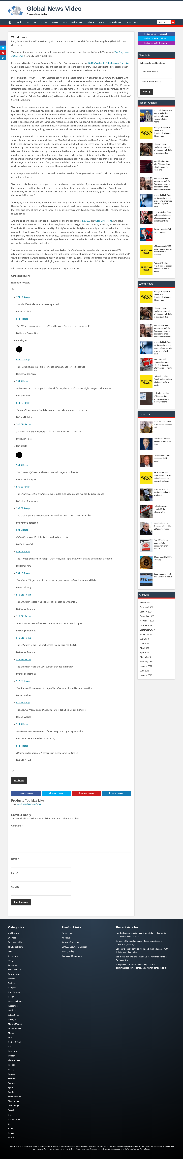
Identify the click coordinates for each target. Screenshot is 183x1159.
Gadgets (12, 988)
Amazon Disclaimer (71, 942)
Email (14, 873)
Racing (11, 1069)
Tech (64, 22)
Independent (13, 1006)
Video (10, 1128)
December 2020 (147, 616)
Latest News (13, 1015)
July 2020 (144, 639)
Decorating (13, 956)
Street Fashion (14, 1097)
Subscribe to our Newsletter (152, 63)
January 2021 (146, 612)
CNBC (10, 951)
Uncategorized (14, 1119)
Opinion (11, 1056)
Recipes (11, 1074)
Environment (77, 22)
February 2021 (146, 607)
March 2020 (145, 657)
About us (66, 938)
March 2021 (145, 603)
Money (55, 22)
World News (19, 37)
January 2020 (146, 666)
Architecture (13, 933)
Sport (10, 1087)
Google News (14, 992)
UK (34, 22)
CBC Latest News (15, 947)
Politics (44, 22)
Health (11, 997)
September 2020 (147, 630)
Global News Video (54, 8)
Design (11, 960)
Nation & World (15, 1042)
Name (15, 859)
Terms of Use (132, 1149)
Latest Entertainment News (29, 804)
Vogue (11, 1133)
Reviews (11, 1078)
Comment (17, 825)
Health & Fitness (15, 1001)
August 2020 (146, 634)
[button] (12, 290)
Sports (101, 22)
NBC (10, 1047)
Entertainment (115, 22)
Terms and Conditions (72, 956)
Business (12, 938)
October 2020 (146, 625)
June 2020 (144, 643)
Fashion (11, 979)
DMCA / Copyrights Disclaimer (75, 947)
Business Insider (15, 942)
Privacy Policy (68, 951)
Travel (11, 1110)
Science (90, 22)
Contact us (131, 22)
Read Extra (19, 780)
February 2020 (146, 662)
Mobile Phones (14, 1028)
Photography (14, 1060)
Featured (12, 983)
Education (12, 965)
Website (15, 887)
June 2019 (144, 671)
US (28, 22)
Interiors (12, 1010)
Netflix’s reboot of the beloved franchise (108, 63)
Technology (13, 1105)
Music (10, 1038)
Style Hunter (13, 1101)
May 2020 (144, 648)
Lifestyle (12, 1019)
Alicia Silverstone (103, 221)
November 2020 (147, 621)
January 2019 (146, 675)
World (19, 22)
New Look (12, 1051)
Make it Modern (15, 1024)
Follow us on (155, 34)
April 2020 (144, 652)
